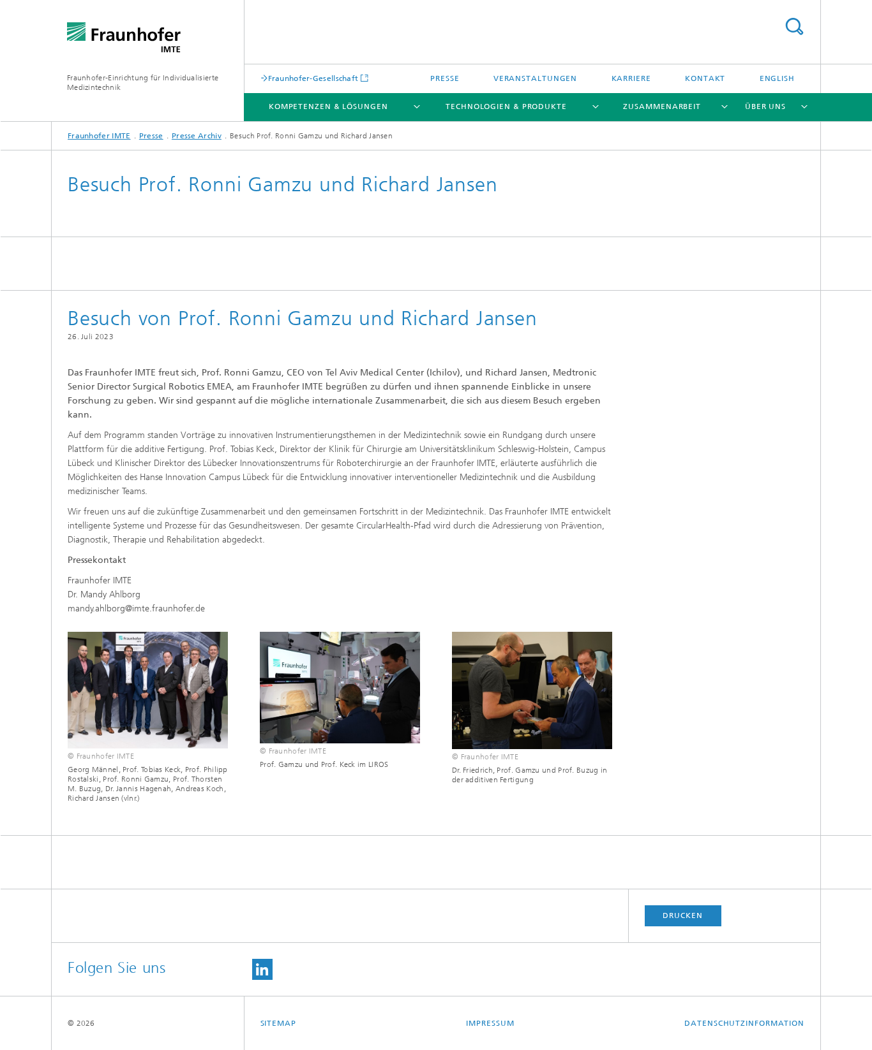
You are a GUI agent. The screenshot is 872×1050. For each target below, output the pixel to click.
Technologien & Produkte (506, 106)
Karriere (631, 78)
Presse (444, 78)
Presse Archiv (197, 135)
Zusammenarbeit (662, 106)
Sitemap (278, 1023)
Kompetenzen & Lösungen (328, 106)
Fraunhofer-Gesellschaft (313, 78)
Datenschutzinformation (744, 1023)
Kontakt (705, 78)
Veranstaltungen (535, 78)
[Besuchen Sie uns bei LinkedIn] (262, 969)
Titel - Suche (794, 26)
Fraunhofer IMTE (99, 135)
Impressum (490, 1023)
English (777, 78)
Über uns (765, 106)
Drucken (682, 915)
